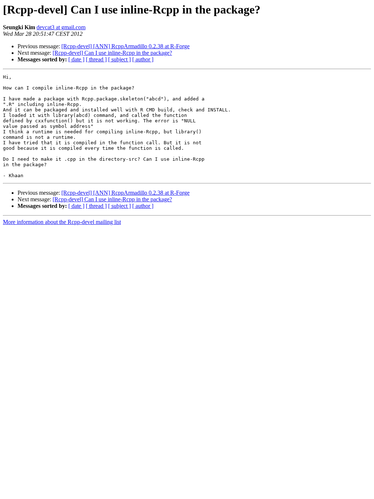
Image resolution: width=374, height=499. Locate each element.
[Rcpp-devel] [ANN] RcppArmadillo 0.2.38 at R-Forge (125, 46)
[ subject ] (119, 59)
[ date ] (76, 59)
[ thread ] (96, 59)
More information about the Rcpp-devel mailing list (62, 222)
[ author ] (142, 59)
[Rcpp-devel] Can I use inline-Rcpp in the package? (112, 53)
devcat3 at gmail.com (61, 27)
